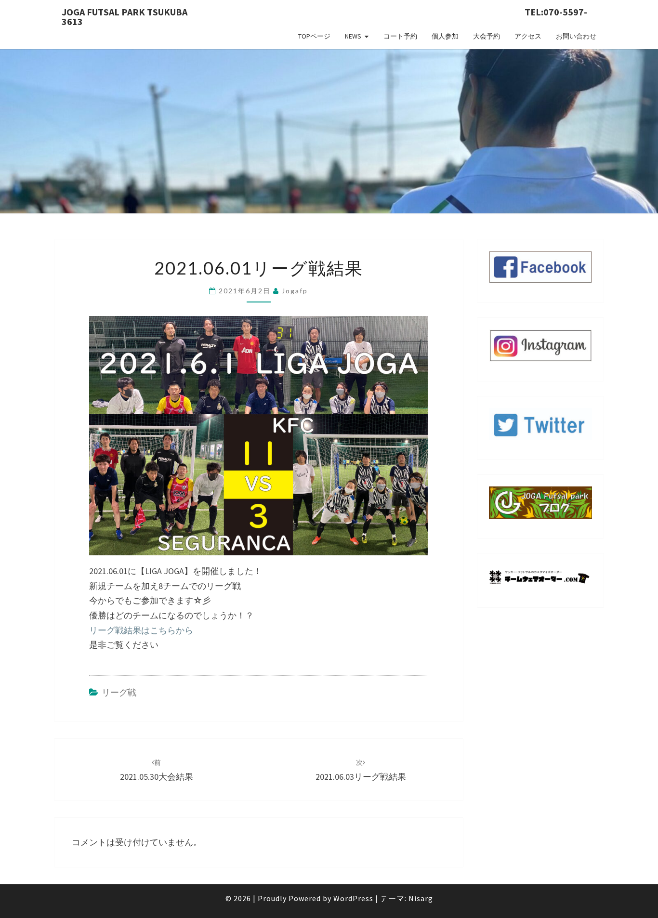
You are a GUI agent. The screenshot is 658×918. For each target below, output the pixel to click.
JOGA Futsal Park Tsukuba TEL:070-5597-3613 (324, 15)
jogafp (295, 291)
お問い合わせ (576, 36)
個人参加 (445, 36)
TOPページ (314, 36)
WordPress (353, 898)
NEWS (353, 36)
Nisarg (420, 898)
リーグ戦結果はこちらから (141, 630)
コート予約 (400, 36)
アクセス (527, 36)
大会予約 (486, 36)
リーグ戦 (119, 692)
